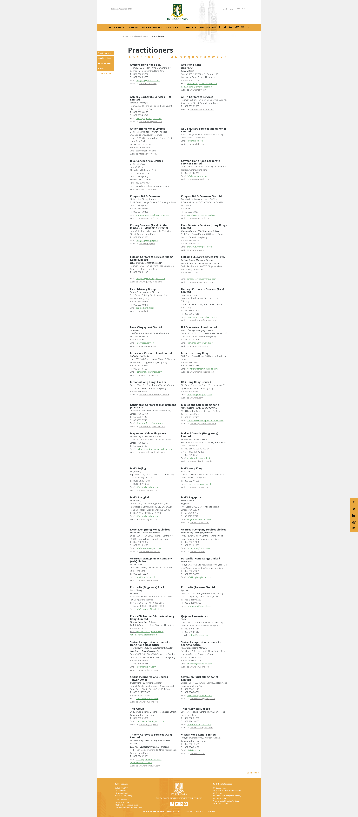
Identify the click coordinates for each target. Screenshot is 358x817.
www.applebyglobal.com (150, 121)
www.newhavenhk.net (149, 551)
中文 (243, 8)
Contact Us (189, 27)
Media (168, 27)
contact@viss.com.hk (198, 635)
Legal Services (104, 58)
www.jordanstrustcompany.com (154, 394)
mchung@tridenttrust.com (148, 759)
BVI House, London (221, 803)
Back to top (106, 73)
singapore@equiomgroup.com (201, 278)
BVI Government (219, 788)
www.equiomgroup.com (150, 281)
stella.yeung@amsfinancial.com (202, 83)
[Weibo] (237, 27)
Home (125, 36)
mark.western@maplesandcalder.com (205, 420)
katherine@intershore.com (149, 371)
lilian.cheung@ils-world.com (200, 342)
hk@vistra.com (194, 750)
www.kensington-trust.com (152, 426)
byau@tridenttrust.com (141, 762)
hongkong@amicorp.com (148, 80)
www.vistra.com (197, 753)
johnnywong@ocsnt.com (198, 548)
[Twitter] (225, 27)
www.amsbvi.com (198, 89)
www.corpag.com (147, 243)
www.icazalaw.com (147, 345)
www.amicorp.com (147, 83)
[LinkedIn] (231, 27)
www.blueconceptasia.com (148, 189)
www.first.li (144, 311)
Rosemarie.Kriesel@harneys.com (203, 316)
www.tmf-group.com (148, 724)
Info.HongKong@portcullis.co (200, 577)
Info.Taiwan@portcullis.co (199, 606)
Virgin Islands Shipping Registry (226, 801)
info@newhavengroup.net (148, 548)
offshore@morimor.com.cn (149, 487)
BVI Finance (217, 793)
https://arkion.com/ (148, 153)
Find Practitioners (140, 36)
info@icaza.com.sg (145, 342)
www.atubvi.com (198, 143)
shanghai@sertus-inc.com (199, 663)
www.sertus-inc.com (148, 669)
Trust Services (104, 63)
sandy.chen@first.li (145, 307)
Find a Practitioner (151, 27)
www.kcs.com (196, 397)
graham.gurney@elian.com (199, 246)
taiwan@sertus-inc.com (147, 698)
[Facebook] (219, 27)
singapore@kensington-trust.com (152, 423)
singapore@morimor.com (199, 519)
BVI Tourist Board (220, 798)
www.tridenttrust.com (149, 765)
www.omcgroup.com (148, 580)
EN (238, 8)
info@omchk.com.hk (145, 577)
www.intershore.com (149, 375)
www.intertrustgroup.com (202, 371)
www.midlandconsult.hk (201, 461)
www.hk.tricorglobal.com (201, 727)
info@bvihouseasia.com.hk (126, 805)
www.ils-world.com (199, 345)
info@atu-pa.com (195, 140)
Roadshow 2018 (207, 27)
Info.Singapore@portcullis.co (149, 609)
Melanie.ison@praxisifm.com (149, 631)
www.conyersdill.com (149, 218)
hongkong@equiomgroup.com (150, 278)
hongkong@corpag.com (147, 240)
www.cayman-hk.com (200, 179)
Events (177, 27)
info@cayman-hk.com (197, 176)
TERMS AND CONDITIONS (194, 811)
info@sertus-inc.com (146, 666)
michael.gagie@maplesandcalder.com (154, 449)
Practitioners (104, 53)
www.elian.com (197, 249)
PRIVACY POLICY (173, 811)
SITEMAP (211, 811)
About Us (119, 27)
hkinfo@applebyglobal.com (149, 118)
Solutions (132, 27)
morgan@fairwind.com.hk (199, 483)
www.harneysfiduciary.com (203, 320)
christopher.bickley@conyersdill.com (153, 214)
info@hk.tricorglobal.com (199, 724)
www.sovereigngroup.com (202, 698)
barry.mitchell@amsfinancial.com (196, 86)
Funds (101, 68)
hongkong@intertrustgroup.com (202, 368)
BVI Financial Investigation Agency (227, 795)
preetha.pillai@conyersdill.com (201, 214)
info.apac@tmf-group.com (199, 394)
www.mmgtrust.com (148, 490)
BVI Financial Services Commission (227, 790)
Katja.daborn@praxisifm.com (143, 634)
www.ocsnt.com (197, 551)
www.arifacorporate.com (202, 109)
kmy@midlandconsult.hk (198, 458)
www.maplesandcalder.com (203, 423)
